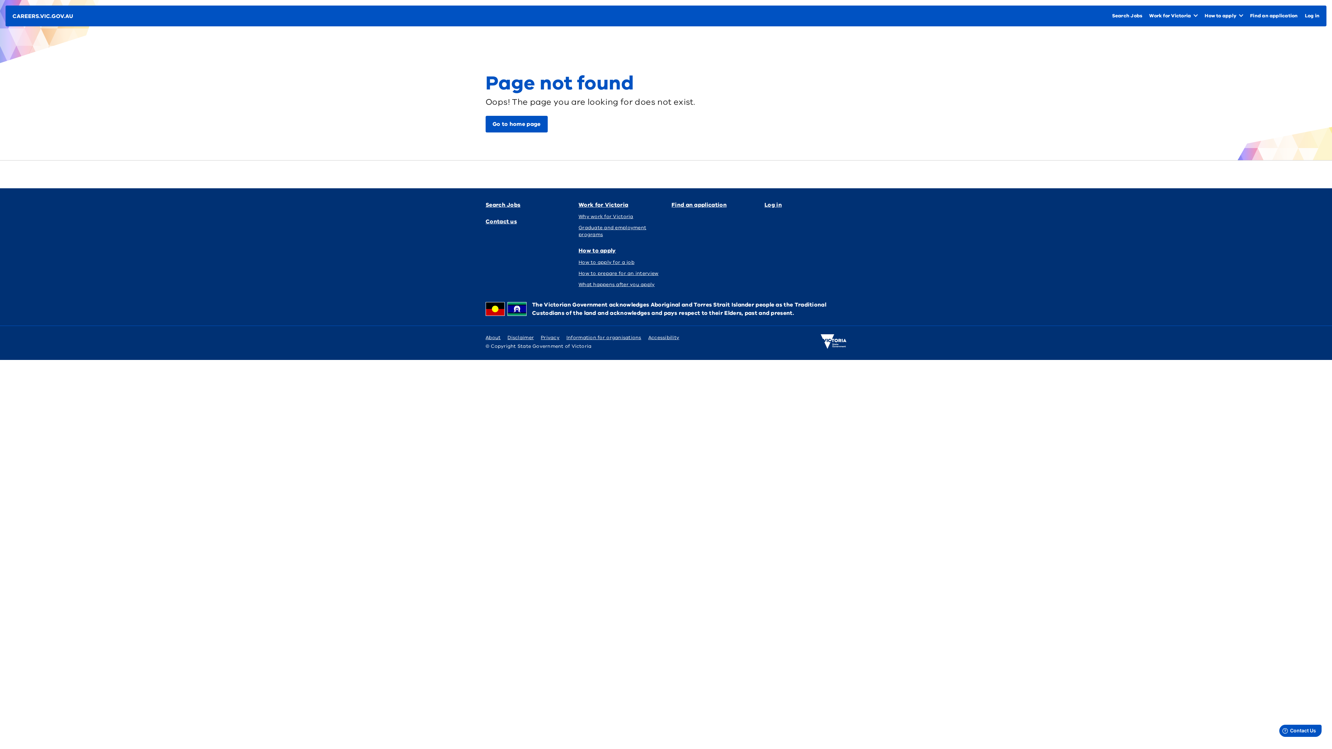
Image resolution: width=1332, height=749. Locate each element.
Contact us (501, 221)
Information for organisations (603, 337)
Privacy (550, 337)
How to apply (597, 250)
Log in (773, 205)
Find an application (699, 205)
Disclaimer (520, 337)
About (493, 337)
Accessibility (664, 337)
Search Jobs (503, 205)
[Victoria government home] (833, 341)
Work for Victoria (603, 205)
